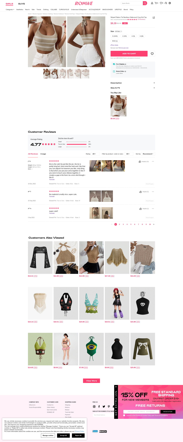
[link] (112, 224)
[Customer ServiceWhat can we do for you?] (166, 3)
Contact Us (50, 405)
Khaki (70, 200)
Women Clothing (48, 14)
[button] (152, 54)
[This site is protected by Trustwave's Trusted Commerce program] (95, 431)
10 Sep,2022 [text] (32, 200)
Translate (52, 179)
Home (29, 14)
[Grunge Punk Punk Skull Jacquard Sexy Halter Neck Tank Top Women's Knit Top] (142, 303)
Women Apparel (37, 14)
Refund (67, 410)
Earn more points (52, 410)
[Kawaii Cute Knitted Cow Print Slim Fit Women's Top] (91, 303)
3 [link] (123, 224)
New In (27, 9)
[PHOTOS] (66, 42)
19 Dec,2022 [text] (32, 184)
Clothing (46, 9)
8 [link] (142, 224)
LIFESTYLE (118, 9)
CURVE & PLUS (64, 9)
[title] (91, 237)
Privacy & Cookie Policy (143, 415)
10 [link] (150, 224)
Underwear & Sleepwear (79, 9)
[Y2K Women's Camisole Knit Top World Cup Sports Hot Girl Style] (91, 349)
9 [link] (146, 224)
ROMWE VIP (50, 412)
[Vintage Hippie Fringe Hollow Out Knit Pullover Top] (117, 257)
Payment (67, 414)
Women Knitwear (59, 14)
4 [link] (127, 224)
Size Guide (68, 417)
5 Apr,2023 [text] (31, 217)
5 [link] (130, 224)
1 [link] (115, 224)
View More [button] (91, 381)
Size (115, 31)
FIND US (95, 402)
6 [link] (134, 224)
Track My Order (69, 412)
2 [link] (119, 224)
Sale (33, 9)
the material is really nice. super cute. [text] (63, 194)
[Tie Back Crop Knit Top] (66, 257)
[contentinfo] (113, 118)
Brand (126, 9)
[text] (67, 161)
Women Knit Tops (70, 14)
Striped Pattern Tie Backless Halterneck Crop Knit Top (129, 17)
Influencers (32, 405)
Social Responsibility (35, 407)
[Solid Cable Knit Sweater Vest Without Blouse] (91, 257)
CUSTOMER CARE (52, 402)
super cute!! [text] (53, 211)
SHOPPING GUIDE (70, 402)
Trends (39, 9)
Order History (51, 407)
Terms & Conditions (161, 415)
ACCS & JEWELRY (94, 9)
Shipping (67, 405)
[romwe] (84, 3)
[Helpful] (140, 161)
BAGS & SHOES (108, 9)
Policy (131, 9)
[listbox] (152, 3)
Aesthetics (19, 9)
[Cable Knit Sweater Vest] (142, 257)
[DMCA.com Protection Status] (103, 431)
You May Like (116, 93)
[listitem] (118, 107)
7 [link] (138, 224)
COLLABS (54, 9)
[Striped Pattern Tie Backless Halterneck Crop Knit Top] (118, 105)
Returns (67, 407)
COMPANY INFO (34, 402)
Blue (69, 183)
